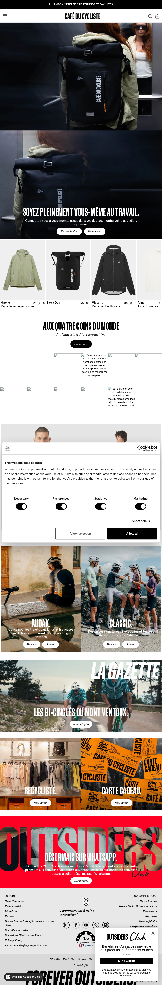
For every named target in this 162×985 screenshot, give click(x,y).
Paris (66, 959)
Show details (141, 521)
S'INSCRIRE (126, 960)
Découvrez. (95, 231)
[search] (149, 15)
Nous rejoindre (148, 921)
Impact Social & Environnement (138, 906)
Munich (78, 965)
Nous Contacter (14, 901)
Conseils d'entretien (17, 930)
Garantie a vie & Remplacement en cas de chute (29, 923)
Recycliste (151, 916)
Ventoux (82, 959)
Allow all (132, 533)
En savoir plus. (69, 231)
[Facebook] (76, 925)
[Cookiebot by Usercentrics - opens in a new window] (140, 448)
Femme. (50, 644)
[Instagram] (66, 925)
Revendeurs (150, 911)
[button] (86, 939)
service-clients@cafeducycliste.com (26, 945)
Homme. (31, 644)
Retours (9, 916)
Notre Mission (148, 901)
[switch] (61, 506)
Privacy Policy (14, 940)
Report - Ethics (14, 906)
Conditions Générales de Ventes (24, 935)
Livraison (11, 911)
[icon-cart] (157, 15)
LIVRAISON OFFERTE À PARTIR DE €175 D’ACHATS (81, 4)
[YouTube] (86, 925)
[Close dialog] (153, 933)
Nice (52, 959)
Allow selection (80, 533)
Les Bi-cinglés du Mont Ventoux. (81, 712)
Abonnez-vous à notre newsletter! (77, 912)
